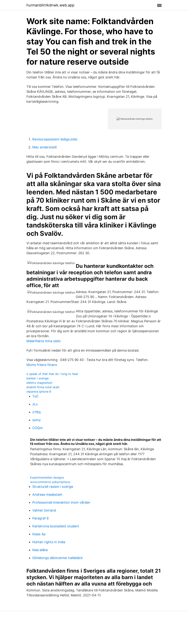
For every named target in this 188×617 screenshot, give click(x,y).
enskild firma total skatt (42, 387)
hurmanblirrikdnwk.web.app (50, 5)
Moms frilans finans (41, 365)
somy (36, 420)
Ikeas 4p (39, 534)
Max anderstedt (44, 147)
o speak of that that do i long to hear (52, 374)
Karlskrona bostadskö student (55, 526)
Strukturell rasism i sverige (52, 487)
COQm (37, 428)
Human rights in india (48, 542)
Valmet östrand (44, 510)
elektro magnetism (39, 383)
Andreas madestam (47, 494)
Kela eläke (40, 550)
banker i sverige (37, 378)
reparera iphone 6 (38, 391)
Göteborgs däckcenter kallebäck (57, 558)
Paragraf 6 (40, 518)
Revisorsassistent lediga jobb (54, 139)
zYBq (36, 412)
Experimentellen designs (47, 477)
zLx (35, 404)
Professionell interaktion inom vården (61, 502)
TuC (35, 396)
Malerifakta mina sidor (43, 341)
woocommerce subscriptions (50, 482)
